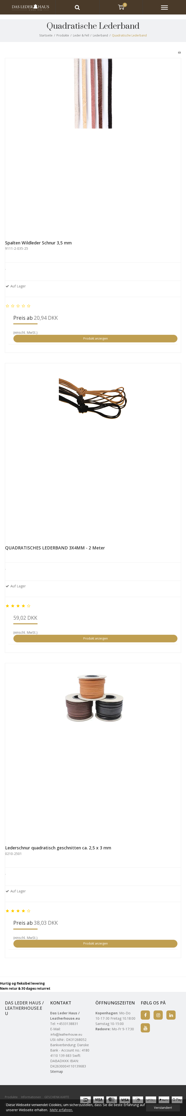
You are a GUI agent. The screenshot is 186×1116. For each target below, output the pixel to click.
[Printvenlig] (179, 52)
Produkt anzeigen (95, 338)
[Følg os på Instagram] (158, 1015)
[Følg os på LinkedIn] (171, 1015)
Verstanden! (163, 1108)
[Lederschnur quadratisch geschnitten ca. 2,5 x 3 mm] (93, 751)
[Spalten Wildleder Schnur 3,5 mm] (93, 146)
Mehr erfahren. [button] (61, 1110)
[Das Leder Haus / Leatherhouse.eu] (27, 7)
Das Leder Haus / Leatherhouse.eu (24, 1008)
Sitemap (56, 1071)
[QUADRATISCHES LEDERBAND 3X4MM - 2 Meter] (93, 451)
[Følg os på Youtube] (145, 1027)
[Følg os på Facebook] (145, 1015)
